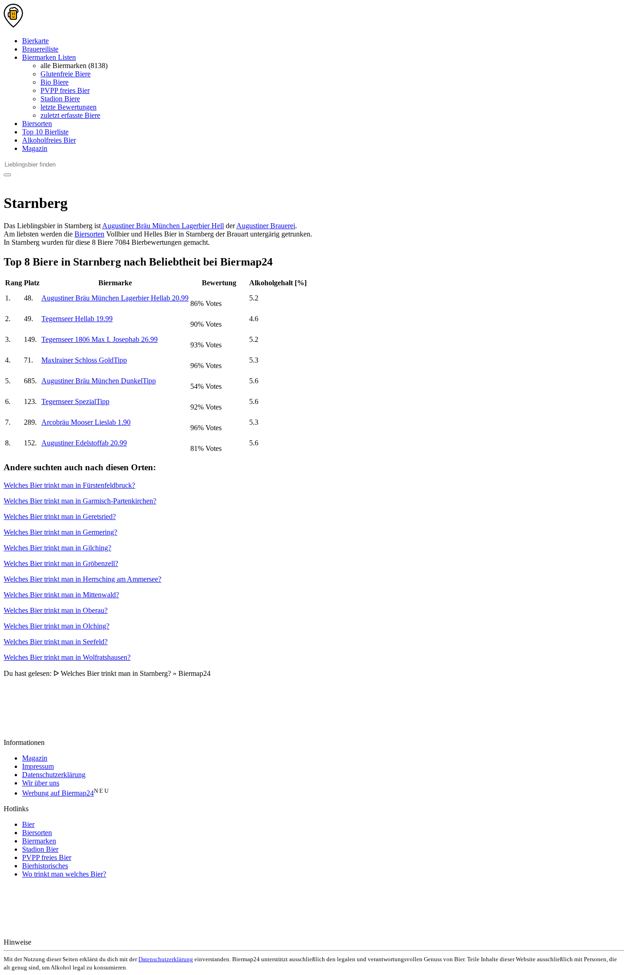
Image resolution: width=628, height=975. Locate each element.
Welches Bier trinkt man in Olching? (56, 626)
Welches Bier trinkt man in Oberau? (56, 610)
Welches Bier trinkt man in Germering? (60, 532)
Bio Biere (54, 82)
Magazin (34, 148)
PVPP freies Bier (65, 90)
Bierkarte (35, 41)
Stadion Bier (40, 849)
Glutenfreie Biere (65, 74)
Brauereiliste (40, 49)
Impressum (38, 766)
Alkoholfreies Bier (49, 140)
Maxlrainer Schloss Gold (84, 360)
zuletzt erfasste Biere (70, 115)
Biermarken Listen (49, 57)
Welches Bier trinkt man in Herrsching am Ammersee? (82, 579)
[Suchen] (7, 174)
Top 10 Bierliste (45, 132)
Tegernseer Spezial (75, 401)
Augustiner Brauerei (265, 226)
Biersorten (37, 123)
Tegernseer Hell (77, 319)
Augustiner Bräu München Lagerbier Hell (163, 226)
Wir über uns (40, 783)
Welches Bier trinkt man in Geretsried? (60, 516)
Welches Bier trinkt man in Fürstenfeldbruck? (69, 485)
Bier (28, 824)
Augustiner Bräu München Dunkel (98, 381)
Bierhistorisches (45, 866)
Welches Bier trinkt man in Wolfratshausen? (67, 657)
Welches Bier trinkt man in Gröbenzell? (61, 563)
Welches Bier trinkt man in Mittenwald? (61, 595)
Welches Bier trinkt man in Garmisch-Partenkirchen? (80, 501)
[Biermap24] (13, 25)
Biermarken (39, 841)
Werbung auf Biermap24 (58, 793)
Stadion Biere (60, 99)
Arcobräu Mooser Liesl (86, 422)
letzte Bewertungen (68, 107)
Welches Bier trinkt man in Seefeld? (56, 642)
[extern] (62, 942)
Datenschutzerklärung (54, 775)
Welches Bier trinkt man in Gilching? (57, 548)
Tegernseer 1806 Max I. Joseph (99, 339)
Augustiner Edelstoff (84, 443)
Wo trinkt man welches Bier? (64, 874)
